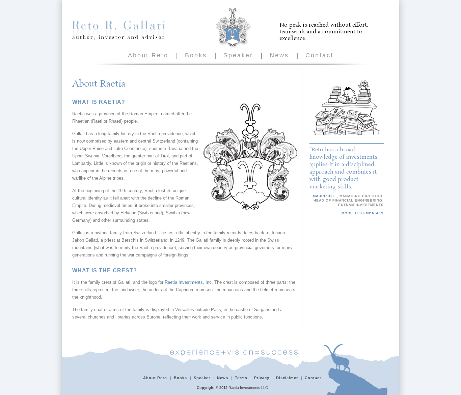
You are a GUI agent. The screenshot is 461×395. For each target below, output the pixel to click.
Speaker (238, 55)
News (279, 55)
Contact (319, 55)
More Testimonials (363, 213)
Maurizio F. (325, 196)
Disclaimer (287, 378)
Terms (241, 378)
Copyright (206, 388)
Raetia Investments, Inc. (189, 282)
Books (196, 55)
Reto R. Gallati (118, 30)
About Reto (148, 55)
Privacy (261, 378)
